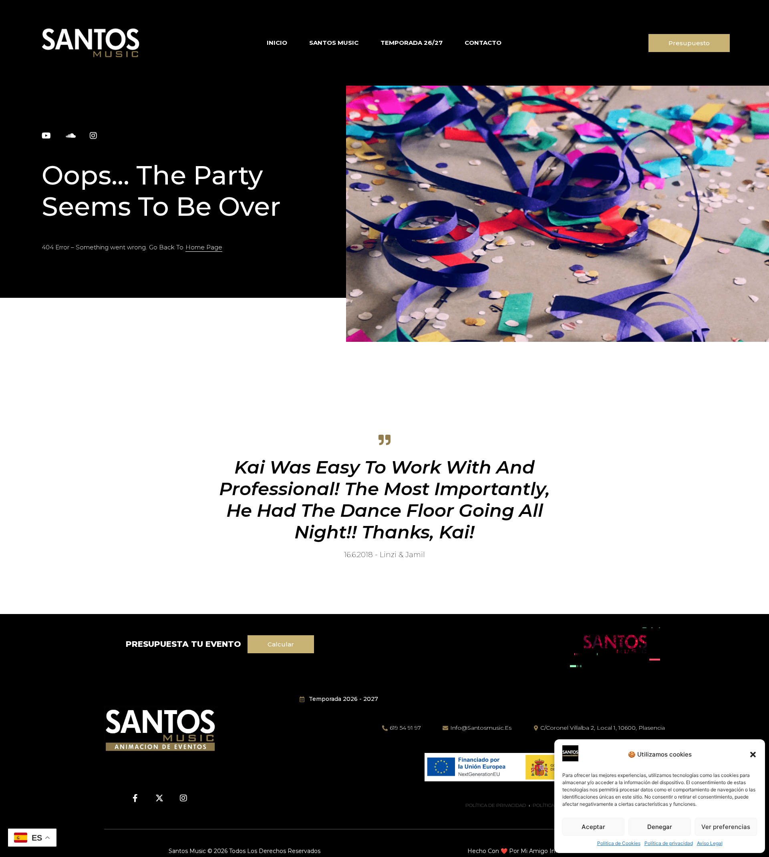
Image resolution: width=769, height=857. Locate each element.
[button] (753, 755)
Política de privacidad (668, 843)
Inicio (277, 42)
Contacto (483, 42)
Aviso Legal (710, 843)
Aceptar (593, 827)
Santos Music (333, 42)
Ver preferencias (725, 827)
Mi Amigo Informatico (551, 851)
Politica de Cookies (618, 843)
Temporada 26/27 (411, 42)
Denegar (659, 827)
